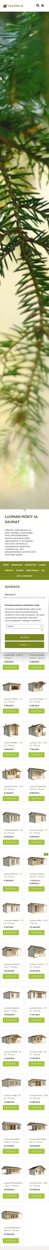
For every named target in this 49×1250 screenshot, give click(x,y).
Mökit (6, 565)
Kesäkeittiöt (31, 565)
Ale (42, 570)
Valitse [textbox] (10, 626)
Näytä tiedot (34, 630)
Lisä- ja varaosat (24, 576)
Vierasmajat (16, 565)
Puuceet (20, 570)
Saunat (42, 565)
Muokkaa (23, 644)
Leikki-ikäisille (32, 570)
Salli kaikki (24, 637)
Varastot (9, 570)
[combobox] (24, 626)
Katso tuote (11, 667)
